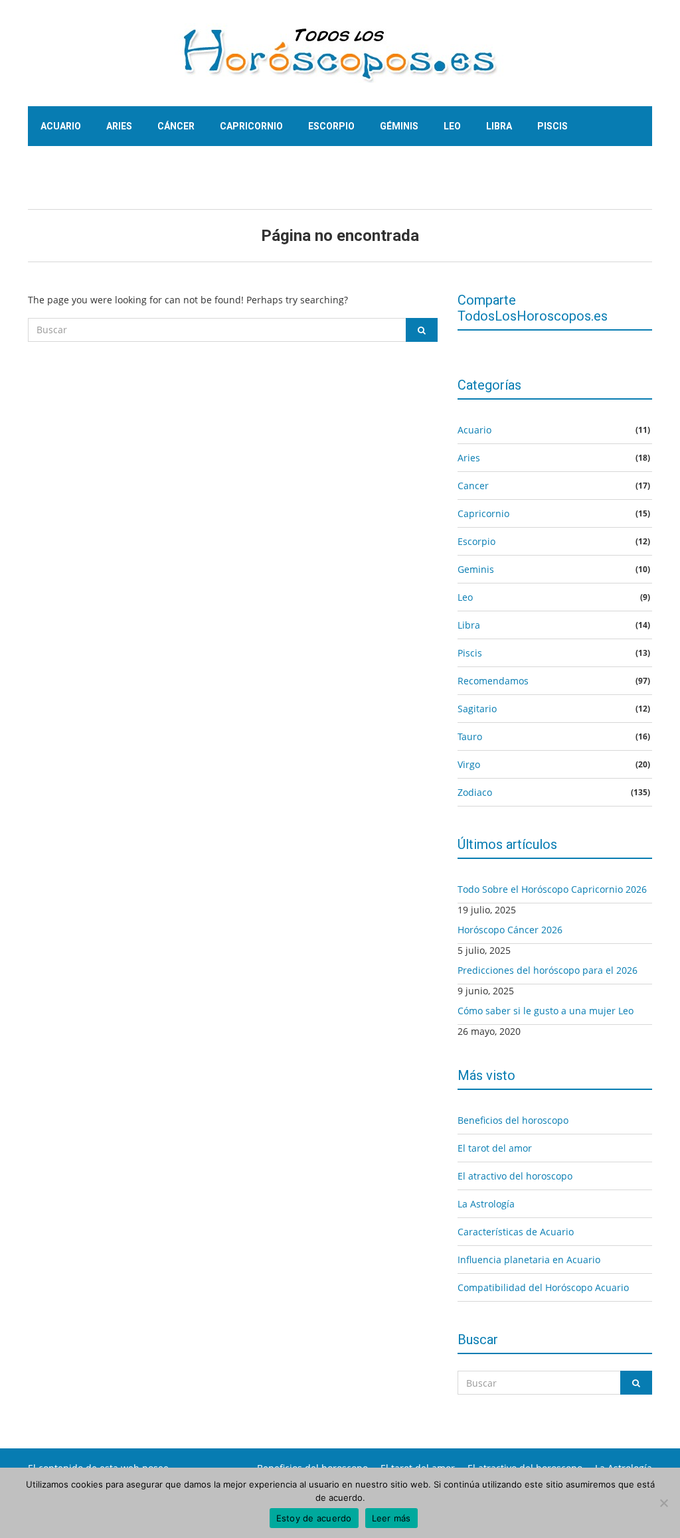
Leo (452, 126)
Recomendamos (493, 680)
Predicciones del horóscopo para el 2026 (548, 970)
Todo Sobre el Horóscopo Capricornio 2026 (552, 889)
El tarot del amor (495, 1148)
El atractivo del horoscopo (515, 1176)
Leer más (391, 1518)
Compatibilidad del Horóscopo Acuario (543, 1287)
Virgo (185, 166)
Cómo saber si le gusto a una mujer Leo (546, 1010)
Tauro (129, 166)
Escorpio (331, 126)
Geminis (476, 569)
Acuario (61, 126)
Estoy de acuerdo (314, 1518)
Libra (499, 126)
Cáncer (176, 126)
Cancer (473, 485)
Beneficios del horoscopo (513, 1120)
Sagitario (65, 166)
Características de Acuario (516, 1231)
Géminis (399, 126)
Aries (119, 126)
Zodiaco (475, 792)
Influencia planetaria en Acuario (529, 1259)
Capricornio (251, 126)
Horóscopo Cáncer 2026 (510, 929)
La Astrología (486, 1203)
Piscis (552, 126)
